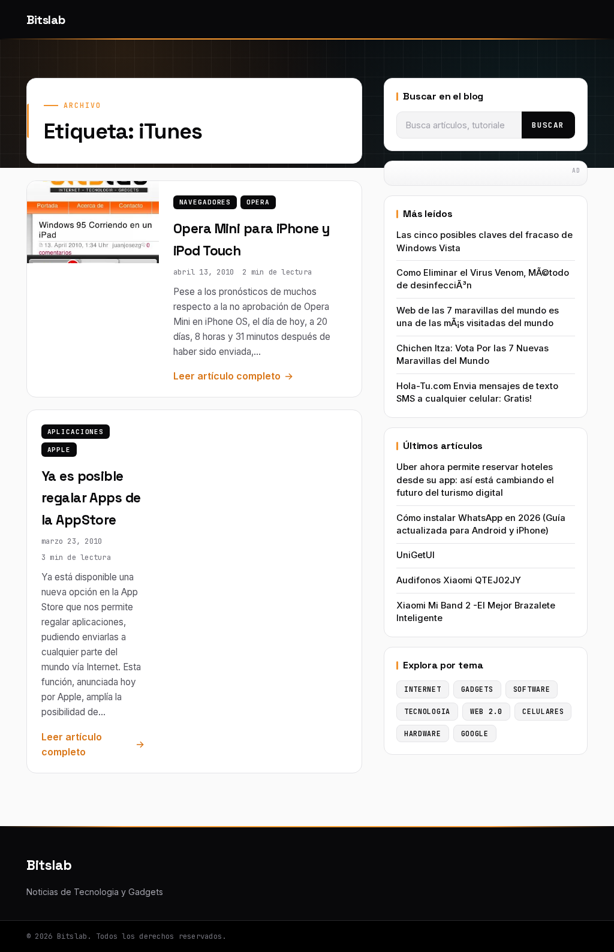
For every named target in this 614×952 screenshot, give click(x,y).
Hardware (422, 733)
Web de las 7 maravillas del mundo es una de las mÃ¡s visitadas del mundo (477, 317)
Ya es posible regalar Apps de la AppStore (91, 498)
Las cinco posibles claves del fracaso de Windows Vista (484, 241)
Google (475, 733)
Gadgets (477, 689)
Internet (422, 689)
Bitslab (45, 20)
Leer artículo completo (227, 376)
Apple (59, 449)
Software (531, 689)
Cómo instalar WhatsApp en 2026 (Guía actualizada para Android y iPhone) (480, 524)
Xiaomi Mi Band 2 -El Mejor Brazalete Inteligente (475, 611)
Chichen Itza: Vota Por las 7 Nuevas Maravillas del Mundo (472, 354)
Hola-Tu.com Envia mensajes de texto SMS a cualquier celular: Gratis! (477, 392)
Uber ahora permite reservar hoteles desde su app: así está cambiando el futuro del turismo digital (475, 480)
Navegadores (205, 202)
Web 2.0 (486, 711)
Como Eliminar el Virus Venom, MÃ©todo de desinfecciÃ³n (482, 279)
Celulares (543, 711)
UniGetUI (415, 555)
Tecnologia (427, 711)
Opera (258, 202)
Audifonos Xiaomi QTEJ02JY (458, 580)
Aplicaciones (75, 431)
